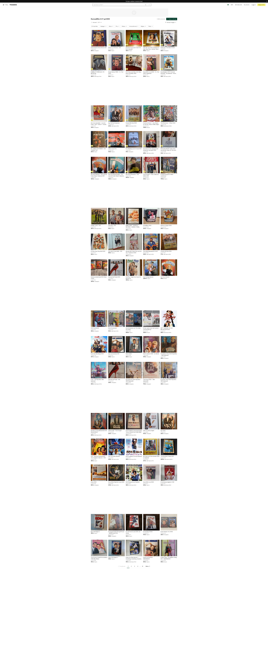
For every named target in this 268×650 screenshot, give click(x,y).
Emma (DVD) (94, 482)
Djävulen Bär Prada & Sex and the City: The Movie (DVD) (133, 252)
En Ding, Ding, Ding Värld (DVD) (98, 251)
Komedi (95, 22)
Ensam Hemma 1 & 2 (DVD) (167, 531)
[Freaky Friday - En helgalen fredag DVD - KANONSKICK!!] (169, 548)
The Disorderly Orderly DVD (167, 456)
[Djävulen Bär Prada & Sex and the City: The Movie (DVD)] (134, 242)
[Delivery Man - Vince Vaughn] (116, 421)
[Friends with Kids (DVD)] (169, 242)
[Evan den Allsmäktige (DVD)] (99, 344)
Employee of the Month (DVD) (168, 47)
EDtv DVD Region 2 (95, 531)
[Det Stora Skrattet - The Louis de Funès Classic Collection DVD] (99, 165)
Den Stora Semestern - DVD (132, 174)
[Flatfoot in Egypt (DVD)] (169, 216)
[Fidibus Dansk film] (116, 139)
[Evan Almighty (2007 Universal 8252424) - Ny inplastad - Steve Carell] (169, 62)
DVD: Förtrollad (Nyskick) (114, 456)
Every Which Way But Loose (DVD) (116, 482)
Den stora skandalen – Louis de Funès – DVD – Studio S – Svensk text (98, 123)
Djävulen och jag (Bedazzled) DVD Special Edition (99, 431)
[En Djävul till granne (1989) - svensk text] (169, 165)
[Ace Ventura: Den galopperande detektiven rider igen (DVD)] (151, 139)
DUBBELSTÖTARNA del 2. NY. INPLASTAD (98, 72)
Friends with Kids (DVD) (166, 251)
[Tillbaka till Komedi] (91, 22)
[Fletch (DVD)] (134, 344)
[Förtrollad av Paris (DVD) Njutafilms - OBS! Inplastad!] (169, 344)
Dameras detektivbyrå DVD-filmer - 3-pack (99, 277)
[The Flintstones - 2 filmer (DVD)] (169, 113)
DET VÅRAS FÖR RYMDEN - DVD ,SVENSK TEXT (98, 149)
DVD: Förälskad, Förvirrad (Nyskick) (134, 456)
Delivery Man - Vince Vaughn (115, 430)
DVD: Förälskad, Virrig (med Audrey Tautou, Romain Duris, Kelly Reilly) (134, 431)
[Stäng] (267, 1)
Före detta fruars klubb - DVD (115, 251)
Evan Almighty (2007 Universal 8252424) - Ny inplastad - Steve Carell (168, 72)
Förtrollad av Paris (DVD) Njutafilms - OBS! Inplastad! (169, 354)
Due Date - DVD (112, 225)
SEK (232, 4)
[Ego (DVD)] (169, 421)
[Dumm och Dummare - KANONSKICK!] (151, 548)
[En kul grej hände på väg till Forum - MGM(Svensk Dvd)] (116, 522)
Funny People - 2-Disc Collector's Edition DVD (151, 175)
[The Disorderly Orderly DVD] (169, 447)
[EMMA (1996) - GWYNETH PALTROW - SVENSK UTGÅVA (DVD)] (134, 216)
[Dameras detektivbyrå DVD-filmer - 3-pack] (99, 267)
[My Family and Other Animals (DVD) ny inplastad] (151, 447)
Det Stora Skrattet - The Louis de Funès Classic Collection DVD (99, 175)
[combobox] (120, 5)
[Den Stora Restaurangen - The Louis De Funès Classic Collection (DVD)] (116, 165)
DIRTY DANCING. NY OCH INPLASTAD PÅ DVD (167, 328)
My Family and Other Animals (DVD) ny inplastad (151, 457)
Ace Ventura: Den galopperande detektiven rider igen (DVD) (150, 149)
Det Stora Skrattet (165, 277)
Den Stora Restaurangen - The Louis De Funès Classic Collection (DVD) (116, 175)
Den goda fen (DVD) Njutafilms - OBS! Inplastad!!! (133, 380)
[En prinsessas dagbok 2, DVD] (169, 472)
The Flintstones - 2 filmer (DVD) (168, 123)
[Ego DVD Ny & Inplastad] (116, 113)
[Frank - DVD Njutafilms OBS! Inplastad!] (99, 370)
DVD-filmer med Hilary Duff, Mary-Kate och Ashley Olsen (134, 72)
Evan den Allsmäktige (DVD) (97, 353)
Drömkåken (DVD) (147, 225)
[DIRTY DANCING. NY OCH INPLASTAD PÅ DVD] (169, 318)
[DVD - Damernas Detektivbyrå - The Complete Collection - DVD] (99, 447)
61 (142, 566)
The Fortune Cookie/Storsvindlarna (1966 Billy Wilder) (99, 558)
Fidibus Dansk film (112, 148)
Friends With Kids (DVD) (131, 123)
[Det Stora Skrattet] (169, 267)
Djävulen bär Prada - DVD (114, 379)
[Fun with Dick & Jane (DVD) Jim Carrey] (134, 522)
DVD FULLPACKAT (95, 328)
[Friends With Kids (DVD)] (134, 113)
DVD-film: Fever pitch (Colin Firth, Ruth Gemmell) (133, 48)
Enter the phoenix (112, 328)
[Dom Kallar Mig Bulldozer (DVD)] (151, 242)
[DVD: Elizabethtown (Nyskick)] (134, 472)
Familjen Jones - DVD (96, 225)
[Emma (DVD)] (99, 472)
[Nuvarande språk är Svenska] (228, 5)
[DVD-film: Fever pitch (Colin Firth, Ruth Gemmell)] (134, 38)
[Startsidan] (13, 5)
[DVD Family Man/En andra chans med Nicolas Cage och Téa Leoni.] (169, 139)
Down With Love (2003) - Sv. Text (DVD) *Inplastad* (151, 72)
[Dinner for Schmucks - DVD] (116, 38)
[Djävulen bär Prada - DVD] (116, 370)
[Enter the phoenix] (116, 318)
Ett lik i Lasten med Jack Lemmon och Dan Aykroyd (151, 328)
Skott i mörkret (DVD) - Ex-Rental (151, 353)
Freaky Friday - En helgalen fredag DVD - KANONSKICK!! (169, 558)
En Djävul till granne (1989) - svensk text (167, 175)
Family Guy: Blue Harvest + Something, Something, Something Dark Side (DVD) (134, 558)
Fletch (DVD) (129, 353)
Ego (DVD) (163, 430)
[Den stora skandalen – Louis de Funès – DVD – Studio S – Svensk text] (99, 113)
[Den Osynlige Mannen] (151, 267)
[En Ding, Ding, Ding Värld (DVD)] (99, 242)
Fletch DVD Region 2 (113, 557)
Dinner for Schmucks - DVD (114, 47)
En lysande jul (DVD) (148, 531)
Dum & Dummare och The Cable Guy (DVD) (133, 328)
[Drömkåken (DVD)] (151, 216)
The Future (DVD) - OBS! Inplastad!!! (149, 380)
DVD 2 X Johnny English (148, 430)
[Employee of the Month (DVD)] (169, 38)
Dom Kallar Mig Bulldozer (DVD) (150, 251)
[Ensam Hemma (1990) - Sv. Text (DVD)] (116, 62)
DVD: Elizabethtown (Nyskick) (133, 482)
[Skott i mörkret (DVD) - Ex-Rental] (151, 344)
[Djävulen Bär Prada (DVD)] (116, 267)
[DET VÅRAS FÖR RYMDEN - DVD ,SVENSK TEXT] (99, 139)
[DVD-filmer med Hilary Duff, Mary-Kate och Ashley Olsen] (134, 62)
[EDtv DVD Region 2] (99, 522)
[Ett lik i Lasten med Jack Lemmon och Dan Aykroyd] (151, 318)
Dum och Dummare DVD (113, 353)
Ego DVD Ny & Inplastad (113, 123)
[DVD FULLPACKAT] (99, 318)
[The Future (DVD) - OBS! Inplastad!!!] (151, 370)
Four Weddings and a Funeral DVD (134, 148)
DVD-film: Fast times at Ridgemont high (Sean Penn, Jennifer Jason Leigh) (151, 48)
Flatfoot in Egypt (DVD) (166, 225)
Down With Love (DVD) (148, 482)
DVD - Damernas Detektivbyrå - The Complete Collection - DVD (98, 457)
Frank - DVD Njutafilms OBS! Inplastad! (97, 380)
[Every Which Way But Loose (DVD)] (116, 472)
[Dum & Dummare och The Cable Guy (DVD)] (134, 318)
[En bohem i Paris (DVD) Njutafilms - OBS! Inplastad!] (169, 370)
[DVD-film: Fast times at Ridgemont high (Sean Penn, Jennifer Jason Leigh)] (151, 38)
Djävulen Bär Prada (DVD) (114, 277)
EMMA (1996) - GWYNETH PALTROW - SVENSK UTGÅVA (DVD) (132, 226)
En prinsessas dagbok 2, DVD (167, 482)
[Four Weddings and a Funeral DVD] (134, 139)
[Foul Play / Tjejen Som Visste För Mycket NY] (134, 267)
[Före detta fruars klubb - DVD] (116, 242)
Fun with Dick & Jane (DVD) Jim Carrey (133, 532)
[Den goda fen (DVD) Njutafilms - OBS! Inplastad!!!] (134, 370)
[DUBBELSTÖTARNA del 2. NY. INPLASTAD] (99, 62)
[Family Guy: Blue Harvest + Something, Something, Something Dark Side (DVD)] (134, 548)
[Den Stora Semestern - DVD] (134, 165)
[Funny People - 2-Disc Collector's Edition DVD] (151, 165)
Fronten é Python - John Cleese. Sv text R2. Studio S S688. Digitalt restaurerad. (151, 123)
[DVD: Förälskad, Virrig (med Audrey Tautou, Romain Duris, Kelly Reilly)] (134, 421)
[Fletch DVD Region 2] (116, 548)
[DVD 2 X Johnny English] (151, 421)
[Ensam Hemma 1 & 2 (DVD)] (169, 522)
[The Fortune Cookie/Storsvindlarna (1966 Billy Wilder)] (99, 548)
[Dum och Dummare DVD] (116, 344)
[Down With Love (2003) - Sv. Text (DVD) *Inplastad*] (151, 62)
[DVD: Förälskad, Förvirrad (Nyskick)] (134, 447)
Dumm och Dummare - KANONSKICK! (148, 558)
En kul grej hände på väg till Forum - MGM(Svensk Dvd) (116, 532)
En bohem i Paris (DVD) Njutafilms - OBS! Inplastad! (169, 380)
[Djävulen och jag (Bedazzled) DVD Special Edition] (99, 421)
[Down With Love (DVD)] (151, 472)
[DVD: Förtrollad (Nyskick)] (116, 447)
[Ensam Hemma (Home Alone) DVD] (99, 38)
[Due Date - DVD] (116, 216)
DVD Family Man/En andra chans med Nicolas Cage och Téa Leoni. (168, 149)
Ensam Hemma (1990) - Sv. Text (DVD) (115, 72)
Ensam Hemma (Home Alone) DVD (99, 47)
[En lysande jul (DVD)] (151, 522)
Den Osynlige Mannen (148, 277)
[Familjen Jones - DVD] (99, 216)
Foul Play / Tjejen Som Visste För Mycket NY (133, 277)
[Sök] (145, 5)
